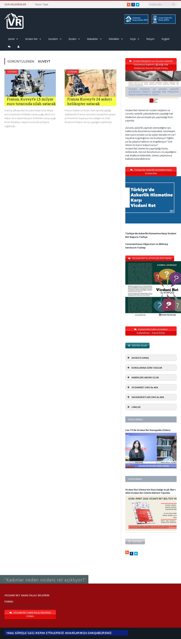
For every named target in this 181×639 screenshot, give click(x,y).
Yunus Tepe (41, 4)
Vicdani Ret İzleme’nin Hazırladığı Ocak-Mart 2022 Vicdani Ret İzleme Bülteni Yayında (150, 491)
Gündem (53, 39)
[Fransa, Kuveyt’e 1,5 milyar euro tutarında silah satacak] (30, 83)
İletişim (150, 39)
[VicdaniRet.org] (14, 20)
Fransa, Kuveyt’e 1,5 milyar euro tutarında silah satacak (31, 101)
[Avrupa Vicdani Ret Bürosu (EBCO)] (163, 23)
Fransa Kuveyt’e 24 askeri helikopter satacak (89, 101)
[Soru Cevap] (44, 575)
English (166, 39)
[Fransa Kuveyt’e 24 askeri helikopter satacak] (90, 83)
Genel (11, 39)
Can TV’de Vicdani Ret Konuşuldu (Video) (147, 430)
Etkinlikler (114, 39)
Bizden (72, 39)
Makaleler (92, 39)
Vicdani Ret (31, 39)
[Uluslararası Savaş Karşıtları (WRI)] (136, 23)
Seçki (133, 39)
